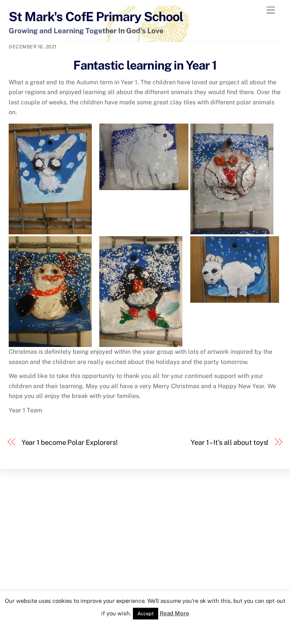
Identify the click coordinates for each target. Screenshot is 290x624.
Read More (174, 613)
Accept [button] (145, 613)
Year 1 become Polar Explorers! (70, 442)
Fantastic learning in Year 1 (145, 65)
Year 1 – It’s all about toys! (229, 442)
